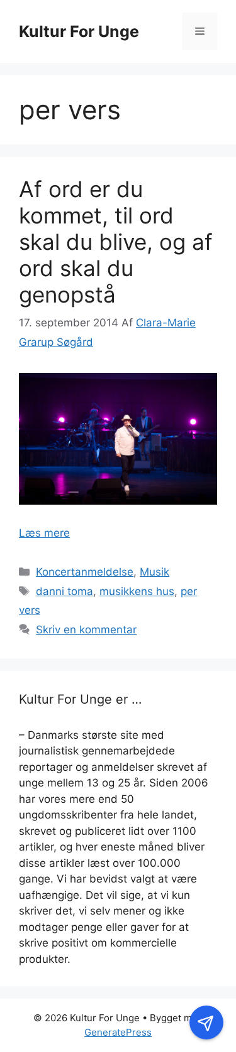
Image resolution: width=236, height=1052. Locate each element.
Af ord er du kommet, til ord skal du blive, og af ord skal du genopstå (116, 242)
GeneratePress (118, 1032)
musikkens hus (136, 591)
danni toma (64, 591)
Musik (154, 572)
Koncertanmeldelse (84, 572)
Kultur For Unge (79, 31)
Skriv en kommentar (86, 629)
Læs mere (44, 533)
